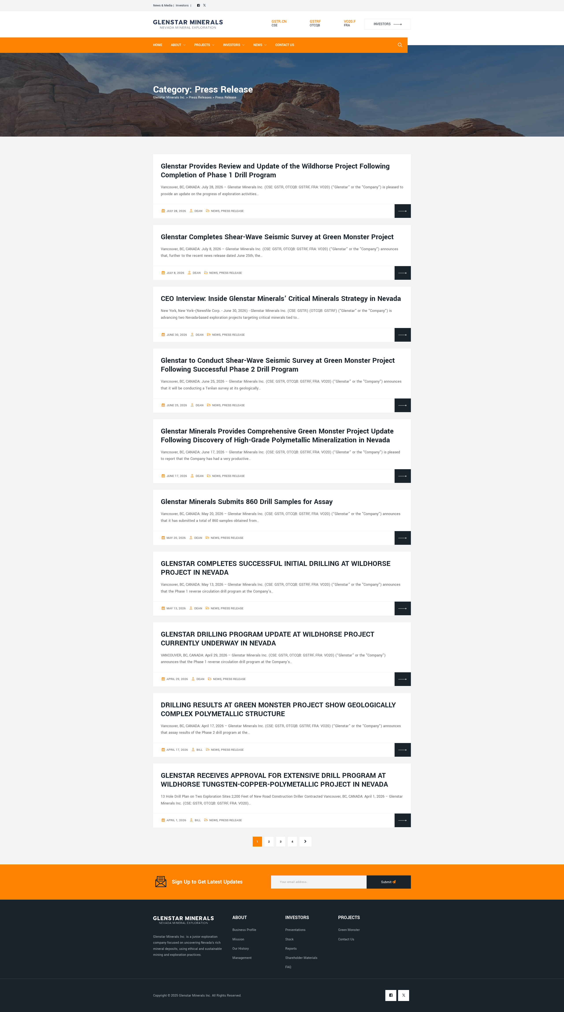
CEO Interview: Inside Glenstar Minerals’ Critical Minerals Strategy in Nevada (281, 298)
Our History (240, 948)
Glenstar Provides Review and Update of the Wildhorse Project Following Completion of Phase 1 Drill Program (275, 171)
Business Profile (244, 930)
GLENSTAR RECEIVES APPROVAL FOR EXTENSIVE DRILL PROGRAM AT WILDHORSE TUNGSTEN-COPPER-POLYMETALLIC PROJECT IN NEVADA (274, 780)
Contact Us (284, 45)
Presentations (295, 930)
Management (242, 958)
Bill (199, 750)
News (215, 211)
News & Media (163, 5)
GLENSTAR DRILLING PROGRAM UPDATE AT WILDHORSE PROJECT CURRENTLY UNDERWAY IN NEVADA (267, 639)
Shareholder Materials (301, 958)
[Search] (400, 45)
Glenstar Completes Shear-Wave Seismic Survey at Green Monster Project (277, 237)
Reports (291, 948)
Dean (198, 211)
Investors (182, 5)
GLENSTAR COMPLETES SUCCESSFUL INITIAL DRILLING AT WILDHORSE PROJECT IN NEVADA (275, 568)
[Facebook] (198, 5)
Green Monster (349, 930)
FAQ (288, 967)
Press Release (232, 211)
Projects (202, 45)
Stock (289, 939)
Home (157, 45)
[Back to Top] (555, 1005)
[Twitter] (204, 5)
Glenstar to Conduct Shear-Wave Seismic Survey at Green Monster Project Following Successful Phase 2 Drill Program (278, 365)
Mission (238, 939)
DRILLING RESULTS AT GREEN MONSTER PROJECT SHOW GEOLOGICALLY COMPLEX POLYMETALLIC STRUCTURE (278, 709)
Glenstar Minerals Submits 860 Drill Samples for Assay (247, 501)
